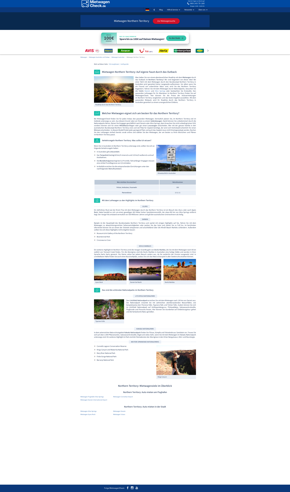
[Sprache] (147, 9)
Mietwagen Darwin (119, 411)
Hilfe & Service (172, 10)
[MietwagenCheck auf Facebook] (127, 488)
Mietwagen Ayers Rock (87, 414)
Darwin (147, 91)
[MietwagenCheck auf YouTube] (136, 488)
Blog (161, 10)
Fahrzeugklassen (114, 64)
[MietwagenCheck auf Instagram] (132, 488)
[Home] (96, 3)
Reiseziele (188, 10)
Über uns (201, 10)
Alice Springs (160, 91)
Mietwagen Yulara (119, 414)
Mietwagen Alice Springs (88, 411)
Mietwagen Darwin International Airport (93, 400)
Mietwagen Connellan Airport (123, 397)
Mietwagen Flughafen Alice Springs (92, 397)
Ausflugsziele (124, 64)
